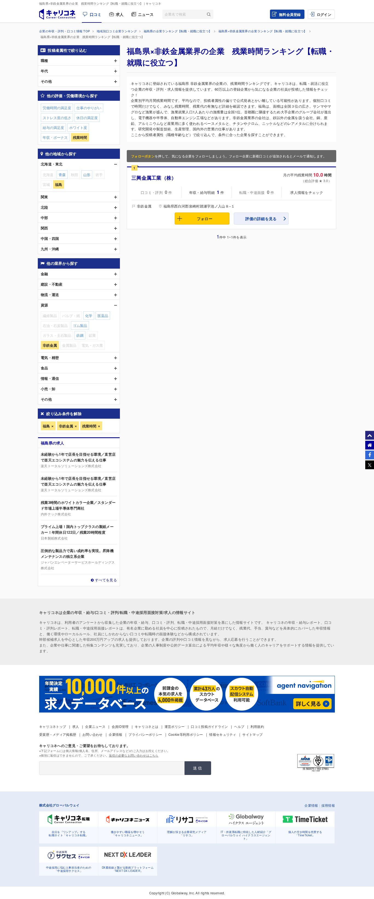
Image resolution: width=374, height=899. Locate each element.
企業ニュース (95, 726)
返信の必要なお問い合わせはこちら (134, 755)
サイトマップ (252, 734)
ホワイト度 (78, 127)
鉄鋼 (80, 335)
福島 (46, 426)
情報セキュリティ (222, 734)
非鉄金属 (66, 426)
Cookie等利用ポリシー (185, 734)
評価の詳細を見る (261, 218)
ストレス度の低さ (57, 117)
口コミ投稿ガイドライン (209, 726)
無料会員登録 (290, 14)
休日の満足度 (87, 117)
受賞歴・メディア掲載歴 (57, 734)
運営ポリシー (175, 726)
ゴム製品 (80, 325)
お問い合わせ (92, 734)
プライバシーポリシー (145, 734)
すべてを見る (106, 579)
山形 (86, 174)
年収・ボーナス (55, 137)
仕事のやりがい (88, 107)
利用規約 (257, 726)
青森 (62, 174)
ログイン (324, 14)
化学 (88, 315)
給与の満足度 (53, 127)
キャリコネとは (146, 726)
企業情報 (115, 734)
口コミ (95, 14)
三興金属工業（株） (154, 177)
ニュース (146, 14)
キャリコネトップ (52, 726)
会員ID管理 (120, 726)
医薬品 (102, 315)
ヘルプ (239, 726)
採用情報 (328, 805)
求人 (120, 14)
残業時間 (89, 426)
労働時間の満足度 (57, 107)
